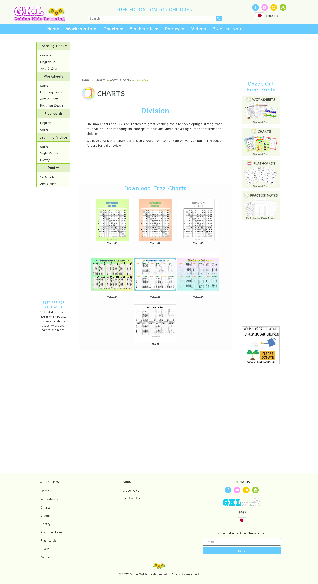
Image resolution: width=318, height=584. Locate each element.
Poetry (172, 29)
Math (44, 55)
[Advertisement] (53, 243)
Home (52, 29)
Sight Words (49, 153)
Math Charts (120, 80)
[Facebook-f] (255, 7)
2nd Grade (48, 184)
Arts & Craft (49, 68)
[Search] (218, 18)
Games (46, 557)
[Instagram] (273, 7)
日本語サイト (273, 16)
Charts (110, 29)
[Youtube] (264, 7)
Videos (198, 29)
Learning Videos (53, 137)
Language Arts (51, 92)
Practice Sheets (52, 106)
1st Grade (47, 177)
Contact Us (131, 498)
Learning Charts (53, 46)
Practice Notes (228, 29)
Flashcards (141, 29)
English (45, 62)
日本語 (45, 549)
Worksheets (79, 29)
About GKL (131, 490)
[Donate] (283, 7)
